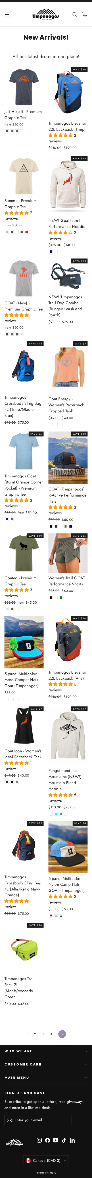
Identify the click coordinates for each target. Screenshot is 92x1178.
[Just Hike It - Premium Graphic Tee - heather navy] (6, 131)
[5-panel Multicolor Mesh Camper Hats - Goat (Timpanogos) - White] (21, 699)
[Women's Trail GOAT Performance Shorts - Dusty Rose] (55, 597)
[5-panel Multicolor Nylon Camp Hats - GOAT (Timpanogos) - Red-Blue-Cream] (50, 915)
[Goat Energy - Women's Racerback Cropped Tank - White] (55, 424)
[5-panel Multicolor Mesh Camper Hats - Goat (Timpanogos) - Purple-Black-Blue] (26, 699)
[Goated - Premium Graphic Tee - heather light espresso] (16, 609)
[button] (61, 135)
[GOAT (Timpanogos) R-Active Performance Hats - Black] (50, 526)
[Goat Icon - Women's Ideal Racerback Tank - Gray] (16, 782)
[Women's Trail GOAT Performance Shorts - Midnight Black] (50, 597)
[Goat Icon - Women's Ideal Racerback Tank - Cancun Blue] (6, 782)
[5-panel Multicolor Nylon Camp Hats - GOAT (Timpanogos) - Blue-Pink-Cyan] (60, 915)
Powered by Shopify (46, 1172)
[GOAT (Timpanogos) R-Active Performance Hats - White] (60, 526)
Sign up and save (25, 1093)
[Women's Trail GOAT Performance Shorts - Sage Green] (60, 597)
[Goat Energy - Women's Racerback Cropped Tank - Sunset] (50, 424)
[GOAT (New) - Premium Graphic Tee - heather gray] (11, 334)
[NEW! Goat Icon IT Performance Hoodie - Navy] (50, 251)
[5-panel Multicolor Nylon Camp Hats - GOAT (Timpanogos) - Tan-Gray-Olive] (55, 915)
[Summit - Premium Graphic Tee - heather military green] (21, 232)
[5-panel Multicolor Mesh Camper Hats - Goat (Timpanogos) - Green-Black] (16, 699)
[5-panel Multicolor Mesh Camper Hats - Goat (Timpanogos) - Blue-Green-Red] (6, 699)
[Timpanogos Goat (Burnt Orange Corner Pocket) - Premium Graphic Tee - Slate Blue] (11, 519)
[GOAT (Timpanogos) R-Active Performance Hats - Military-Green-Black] (55, 526)
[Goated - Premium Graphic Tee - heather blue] (6, 609)
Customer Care (23, 1064)
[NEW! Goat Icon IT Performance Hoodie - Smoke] (55, 251)
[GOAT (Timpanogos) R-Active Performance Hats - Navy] (70, 526)
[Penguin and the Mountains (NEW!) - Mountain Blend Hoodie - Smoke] (50, 813)
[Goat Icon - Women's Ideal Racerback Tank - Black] (11, 782)
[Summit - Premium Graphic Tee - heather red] (26, 232)
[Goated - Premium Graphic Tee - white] (21, 609)
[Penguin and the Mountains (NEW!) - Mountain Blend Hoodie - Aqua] (55, 813)
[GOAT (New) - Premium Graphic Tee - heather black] (6, 334)
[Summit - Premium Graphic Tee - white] (16, 232)
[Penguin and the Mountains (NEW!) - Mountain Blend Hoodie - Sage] (65, 813)
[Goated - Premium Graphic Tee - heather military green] (11, 609)
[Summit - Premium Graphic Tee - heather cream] (6, 232)
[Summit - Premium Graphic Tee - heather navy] (11, 232)
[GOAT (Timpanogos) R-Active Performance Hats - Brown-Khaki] (65, 526)
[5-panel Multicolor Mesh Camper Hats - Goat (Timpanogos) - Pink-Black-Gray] (11, 699)
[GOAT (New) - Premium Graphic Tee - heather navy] (16, 334)
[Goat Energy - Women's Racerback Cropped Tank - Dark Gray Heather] (60, 424)
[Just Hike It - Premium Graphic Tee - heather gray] (11, 131)
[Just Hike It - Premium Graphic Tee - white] (21, 131)
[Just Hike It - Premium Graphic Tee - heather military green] (16, 131)
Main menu (16, 1077)
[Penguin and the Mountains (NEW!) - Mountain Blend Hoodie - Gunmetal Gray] (60, 813)
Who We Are (18, 1051)
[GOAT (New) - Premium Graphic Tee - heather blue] (21, 334)
